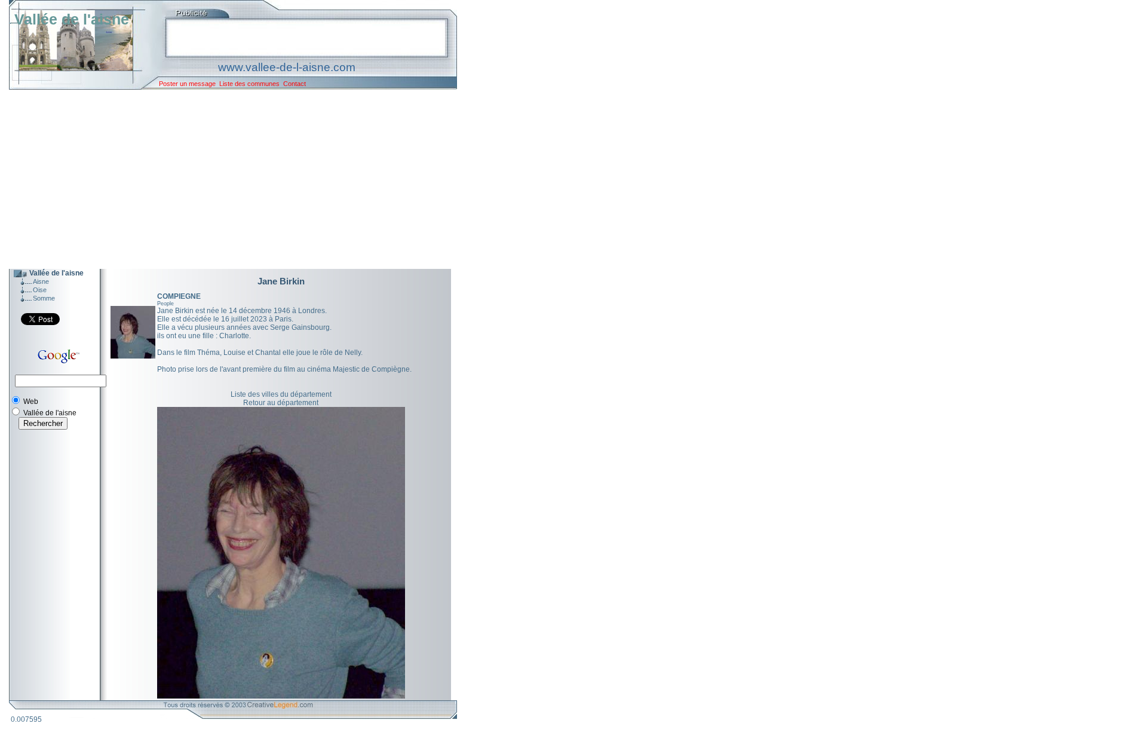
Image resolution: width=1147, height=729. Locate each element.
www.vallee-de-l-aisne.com (286, 67)
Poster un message (187, 83)
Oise (40, 289)
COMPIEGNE (179, 296)
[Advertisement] (224, 179)
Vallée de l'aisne (71, 19)
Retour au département (280, 403)
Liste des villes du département (281, 394)
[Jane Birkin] (133, 356)
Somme (44, 298)
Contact (294, 83)
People (165, 304)
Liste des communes (249, 83)
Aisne (41, 281)
